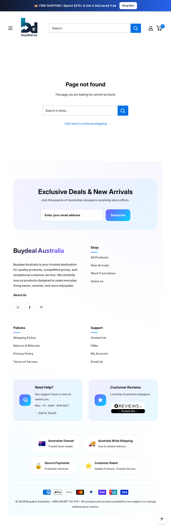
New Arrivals (100, 265)
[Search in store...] (123, 111)
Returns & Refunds (26, 345)
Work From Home (103, 273)
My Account (99, 353)
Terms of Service (25, 361)
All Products (99, 257)
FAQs (94, 345)
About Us (19, 295)
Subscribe (118, 215)
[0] (159, 28)
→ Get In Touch (46, 413)
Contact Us (98, 337)
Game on (97, 281)
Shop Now (128, 5)
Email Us (97, 361)
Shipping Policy (24, 337)
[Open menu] (10, 28)
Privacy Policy (23, 353)
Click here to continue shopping (86, 123)
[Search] (136, 28)
